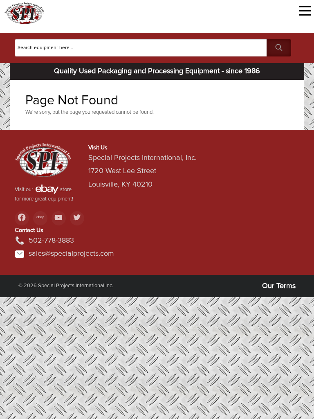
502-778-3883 (51, 240)
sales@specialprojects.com (71, 253)
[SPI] (43, 163)
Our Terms (279, 286)
